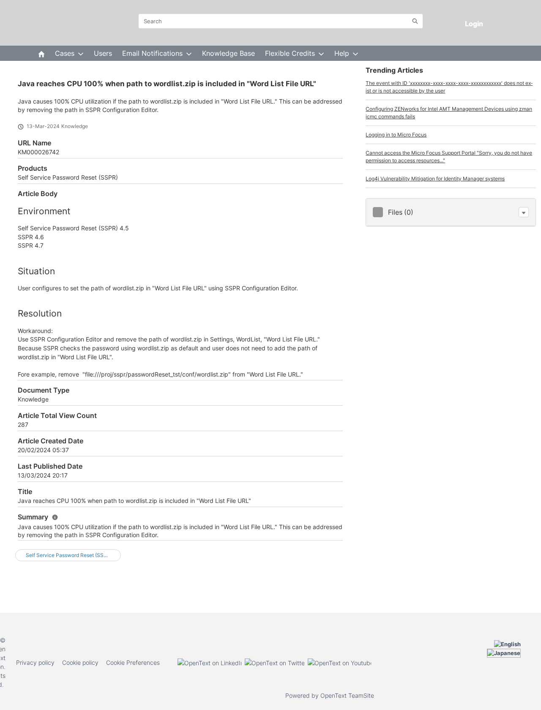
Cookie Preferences (133, 662)
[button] (524, 212)
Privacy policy (35, 662)
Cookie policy (80, 662)
